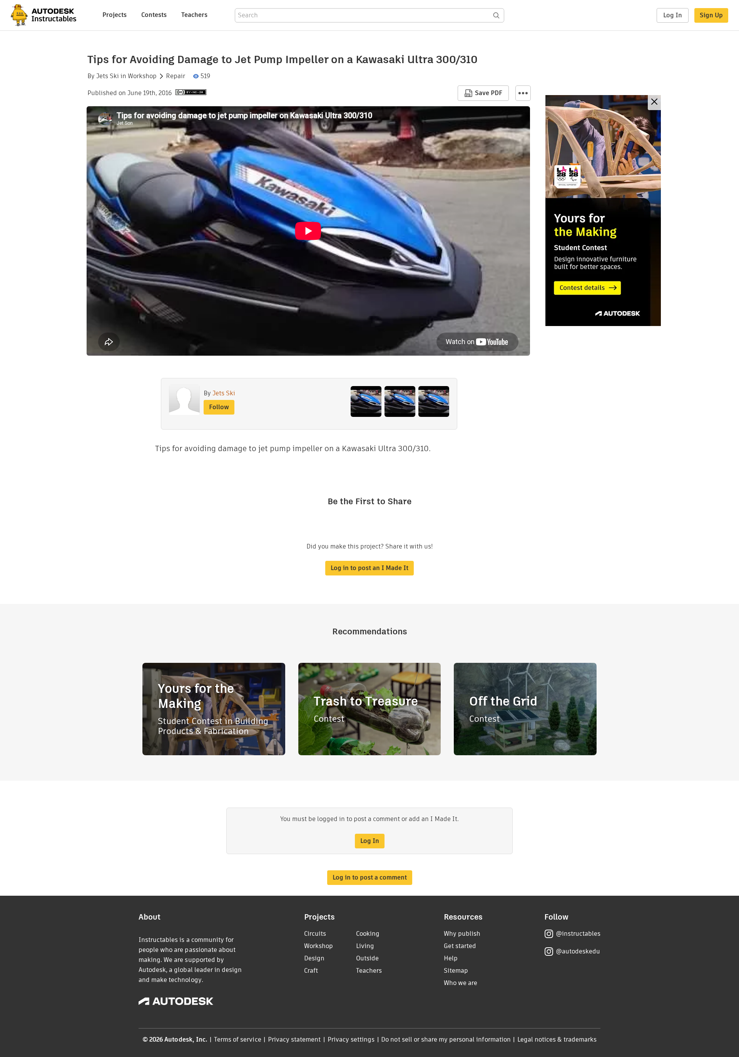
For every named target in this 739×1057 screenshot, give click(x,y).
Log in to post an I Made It (369, 568)
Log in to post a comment (370, 877)
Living (365, 946)
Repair (175, 76)
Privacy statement (294, 1039)
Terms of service (237, 1039)
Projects (114, 14)
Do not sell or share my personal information (445, 1039)
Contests (154, 14)
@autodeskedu (578, 951)
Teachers (194, 14)
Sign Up (711, 15)
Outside (367, 958)
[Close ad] (654, 102)
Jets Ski (107, 76)
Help (451, 958)
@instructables (578, 933)
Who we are (460, 982)
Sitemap (456, 970)
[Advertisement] (603, 210)
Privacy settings (351, 1039)
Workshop (142, 76)
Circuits (315, 933)
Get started (460, 946)
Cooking (368, 933)
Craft (311, 970)
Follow (219, 407)
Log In (672, 15)
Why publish (462, 933)
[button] (523, 93)
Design (314, 958)
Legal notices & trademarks (557, 1039)
